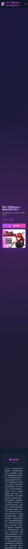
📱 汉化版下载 (15, 225)
